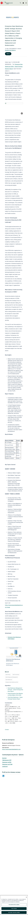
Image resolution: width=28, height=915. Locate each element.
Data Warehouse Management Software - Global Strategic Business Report (15, 689)
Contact (7, 729)
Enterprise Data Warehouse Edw (12, 682)
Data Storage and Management (12, 677)
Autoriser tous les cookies (14, 912)
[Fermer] (26, 897)
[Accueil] (7, 3)
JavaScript (5, 766)
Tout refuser (14, 908)
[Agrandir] (22, 113)
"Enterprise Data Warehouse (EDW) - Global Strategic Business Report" (14, 66)
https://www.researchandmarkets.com (11, 749)
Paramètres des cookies (14, 904)
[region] (14, 905)
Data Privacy (8, 674)
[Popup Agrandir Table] (22, 441)
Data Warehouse (9, 679)
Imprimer (4, 758)
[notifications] (23, 3)
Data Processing (16, 674)
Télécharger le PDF (6, 760)
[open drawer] (26, 3)
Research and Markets (10, 50)
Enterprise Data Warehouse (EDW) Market (13, 660)
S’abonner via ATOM (7, 764)
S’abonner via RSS (6, 762)
